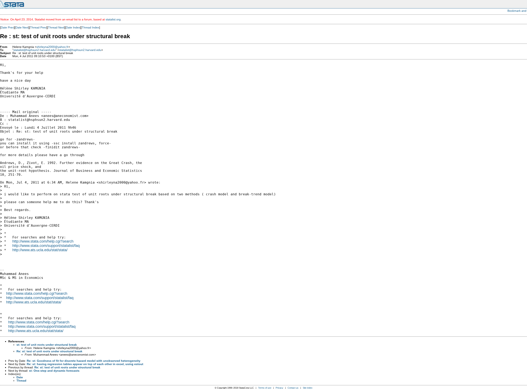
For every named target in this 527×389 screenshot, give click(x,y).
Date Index (73, 27)
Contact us (293, 388)
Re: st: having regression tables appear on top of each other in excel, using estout (85, 364)
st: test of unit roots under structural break (46, 344)
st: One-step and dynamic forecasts (54, 370)
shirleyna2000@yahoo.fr (52, 46)
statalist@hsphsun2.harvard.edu (34, 50)
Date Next (21, 27)
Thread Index (90, 27)
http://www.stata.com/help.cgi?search (42, 241)
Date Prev (7, 27)
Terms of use (264, 388)
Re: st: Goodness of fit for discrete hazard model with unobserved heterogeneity (83, 360)
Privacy (279, 388)
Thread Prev (38, 27)
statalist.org (113, 19)
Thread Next (56, 27)
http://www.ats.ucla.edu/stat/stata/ (40, 250)
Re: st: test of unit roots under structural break (49, 351)
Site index (307, 388)
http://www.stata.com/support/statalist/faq (46, 246)
